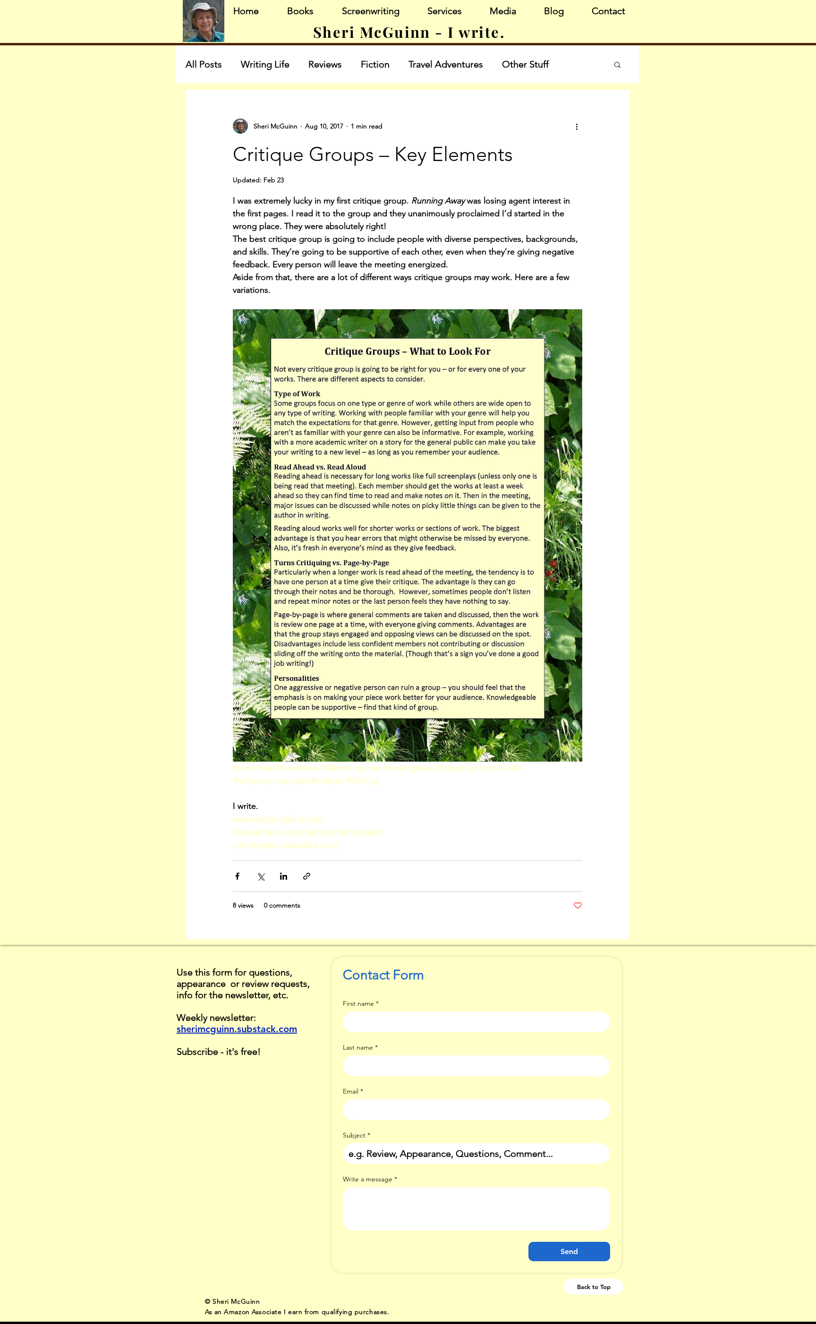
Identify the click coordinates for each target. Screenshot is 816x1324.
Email (353, 1091)
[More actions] (576, 126)
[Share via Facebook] (237, 876)
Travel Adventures (445, 64)
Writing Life (265, 64)
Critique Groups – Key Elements (373, 154)
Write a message (370, 1179)
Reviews (325, 64)
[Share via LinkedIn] (283, 876)
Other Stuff (525, 64)
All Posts (204, 64)
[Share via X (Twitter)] (260, 876)
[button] (617, 65)
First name (361, 1004)
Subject (356, 1135)
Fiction (375, 64)
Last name (360, 1048)
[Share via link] (306, 876)
